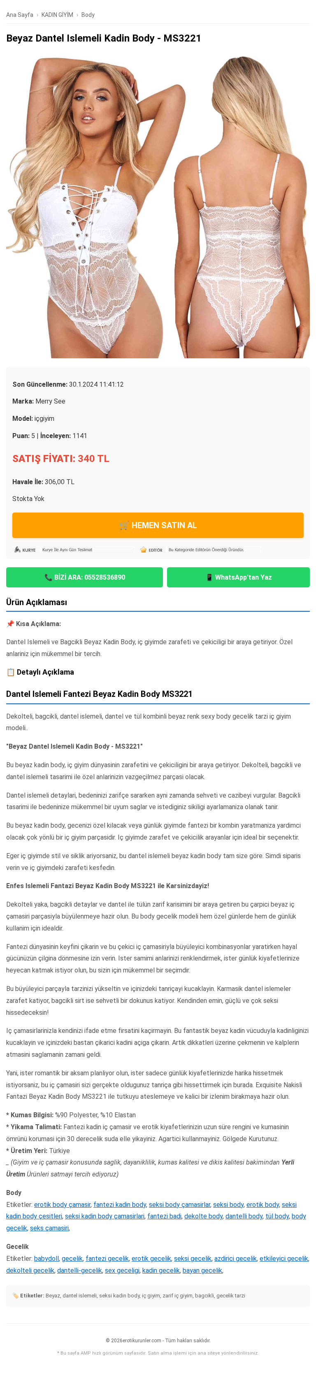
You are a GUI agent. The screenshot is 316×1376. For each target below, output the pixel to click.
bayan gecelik (202, 1270)
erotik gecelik (151, 1258)
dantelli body (244, 1216)
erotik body (262, 1205)
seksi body (228, 1205)
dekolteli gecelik (30, 1270)
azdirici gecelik (235, 1258)
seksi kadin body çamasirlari (104, 1216)
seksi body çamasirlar (179, 1205)
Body (88, 15)
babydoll (46, 1258)
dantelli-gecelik (79, 1270)
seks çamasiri (49, 1228)
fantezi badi (164, 1216)
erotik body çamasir (62, 1205)
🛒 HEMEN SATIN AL (158, 525)
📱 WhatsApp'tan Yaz (238, 577)
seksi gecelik (192, 1258)
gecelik (72, 1258)
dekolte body (203, 1216)
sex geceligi (122, 1270)
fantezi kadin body (119, 1205)
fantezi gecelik (107, 1258)
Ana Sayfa (19, 15)
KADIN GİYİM (57, 15)
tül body (277, 1216)
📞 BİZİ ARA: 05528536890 (84, 577)
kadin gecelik (161, 1270)
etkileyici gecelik (284, 1258)
